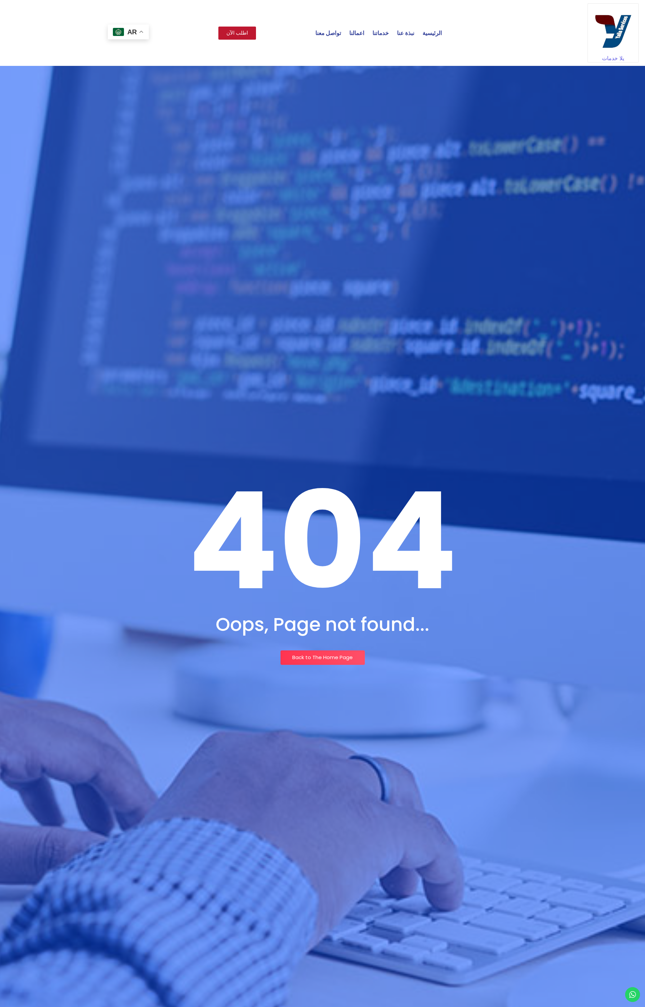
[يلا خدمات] (613, 29)
